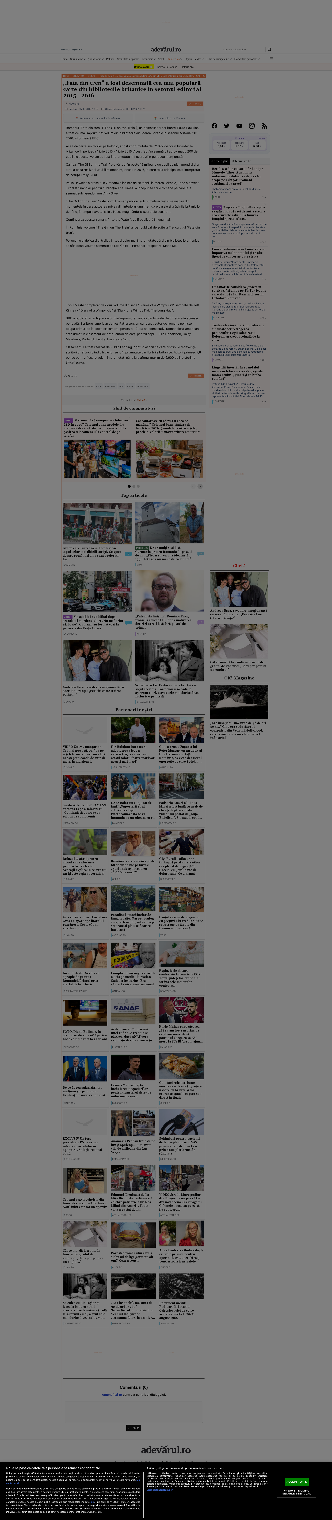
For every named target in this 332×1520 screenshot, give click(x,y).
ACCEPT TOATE (297, 1481)
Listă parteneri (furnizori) (160, 1490)
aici (92, 1501)
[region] (166, 1491)
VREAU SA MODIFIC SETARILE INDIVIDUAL (296, 1492)
